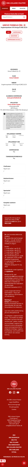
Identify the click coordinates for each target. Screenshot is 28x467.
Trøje (6, 135)
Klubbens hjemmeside (14, 96)
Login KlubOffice (14, 402)
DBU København (14, 445)
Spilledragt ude (14, 142)
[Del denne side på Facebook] (1, 461)
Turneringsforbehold (14, 156)
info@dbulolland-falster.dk (14, 425)
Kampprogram (17, 32)
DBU (14, 435)
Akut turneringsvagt (14, 404)
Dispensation (14, 150)
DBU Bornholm (14, 437)
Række (14, 82)
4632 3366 (8, 223)
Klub (14, 76)
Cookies (14, 409)
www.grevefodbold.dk (14, 98)
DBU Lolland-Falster (14, 447)
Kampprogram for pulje (14, 39)
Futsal (14, 452)
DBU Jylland (14, 442)
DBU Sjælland (14, 449)
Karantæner (14, 35)
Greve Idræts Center (14, 104)
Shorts (14, 135)
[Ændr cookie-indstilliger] (2, 464)
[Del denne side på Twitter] (4, 461)
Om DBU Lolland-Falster (14, 399)
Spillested (14, 102)
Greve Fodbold (14, 78)
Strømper (21, 135)
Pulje (14, 89)
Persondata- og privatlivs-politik (14, 456)
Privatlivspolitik (14, 407)
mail (13, 221)
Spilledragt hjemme (14, 134)
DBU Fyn (14, 440)
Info (8, 32)
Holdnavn (14, 69)
